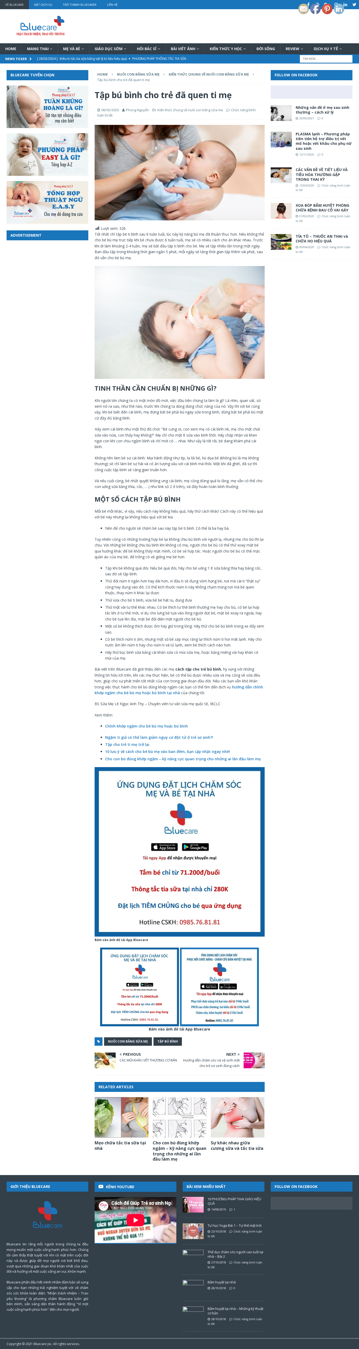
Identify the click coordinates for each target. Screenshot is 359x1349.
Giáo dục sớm (108, 48)
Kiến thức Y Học (226, 48)
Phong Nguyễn (137, 110)
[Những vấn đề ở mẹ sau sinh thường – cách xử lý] (281, 113)
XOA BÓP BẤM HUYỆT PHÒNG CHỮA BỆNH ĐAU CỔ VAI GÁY (322, 208)
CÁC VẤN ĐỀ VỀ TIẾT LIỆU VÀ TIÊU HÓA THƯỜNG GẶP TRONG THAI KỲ (322, 174)
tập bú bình (167, 1041)
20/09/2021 (306, 118)
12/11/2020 (306, 154)
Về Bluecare (14, 5)
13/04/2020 (306, 185)
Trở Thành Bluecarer (79, 5)
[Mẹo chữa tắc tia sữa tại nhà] (121, 1117)
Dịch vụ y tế (326, 48)
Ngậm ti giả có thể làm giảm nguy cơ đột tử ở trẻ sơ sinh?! (159, 737)
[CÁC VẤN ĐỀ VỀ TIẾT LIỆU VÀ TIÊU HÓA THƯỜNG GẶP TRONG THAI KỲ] (281, 175)
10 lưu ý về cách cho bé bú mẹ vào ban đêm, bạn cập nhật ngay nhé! (167, 751)
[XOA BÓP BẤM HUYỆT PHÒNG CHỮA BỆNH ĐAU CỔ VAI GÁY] (281, 211)
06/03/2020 (110, 110)
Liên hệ (112, 5)
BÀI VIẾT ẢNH (183, 48)
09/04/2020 (306, 247)
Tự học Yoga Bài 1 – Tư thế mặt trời (234, 1225)
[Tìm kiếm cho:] (326, 58)
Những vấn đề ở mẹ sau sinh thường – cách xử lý (322, 110)
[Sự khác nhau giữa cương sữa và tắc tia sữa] (238, 1117)
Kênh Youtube (120, 1186)
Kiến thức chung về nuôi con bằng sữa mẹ (190, 110)
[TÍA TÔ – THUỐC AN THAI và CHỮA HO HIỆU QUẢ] (281, 242)
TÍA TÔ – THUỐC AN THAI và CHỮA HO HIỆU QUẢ (322, 238)
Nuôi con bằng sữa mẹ (138, 74)
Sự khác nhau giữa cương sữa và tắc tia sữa (237, 1145)
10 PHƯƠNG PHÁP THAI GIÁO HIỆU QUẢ (234, 1201)
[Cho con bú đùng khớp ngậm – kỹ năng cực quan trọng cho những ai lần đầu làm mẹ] (180, 1117)
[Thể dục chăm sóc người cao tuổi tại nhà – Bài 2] (193, 1258)
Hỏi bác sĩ (146, 48)
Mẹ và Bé (71, 48)
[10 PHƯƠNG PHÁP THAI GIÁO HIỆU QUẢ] (193, 1205)
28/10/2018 (218, 1288)
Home (10, 48)
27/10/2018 (218, 1262)
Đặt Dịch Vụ (43, 5)
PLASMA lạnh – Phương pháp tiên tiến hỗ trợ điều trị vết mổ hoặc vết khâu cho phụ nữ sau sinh (324, 141)
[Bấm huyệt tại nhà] (193, 1288)
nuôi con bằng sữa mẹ (128, 1041)
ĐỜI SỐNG (266, 48)
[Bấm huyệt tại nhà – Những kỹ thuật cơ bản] (193, 1314)
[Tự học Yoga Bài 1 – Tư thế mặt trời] (193, 1231)
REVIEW (292, 48)
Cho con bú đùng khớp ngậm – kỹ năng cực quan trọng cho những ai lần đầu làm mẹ (183, 758)
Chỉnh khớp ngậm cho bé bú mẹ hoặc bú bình (146, 726)
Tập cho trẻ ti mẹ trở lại (127, 744)
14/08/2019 (218, 1209)
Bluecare (40, 1344)
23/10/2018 (218, 1231)
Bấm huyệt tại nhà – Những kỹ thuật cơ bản (235, 1310)
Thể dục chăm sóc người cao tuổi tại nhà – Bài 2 (235, 1254)
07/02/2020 (306, 216)
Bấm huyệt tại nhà (222, 1282)
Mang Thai (38, 48)
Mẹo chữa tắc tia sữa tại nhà (120, 1145)
